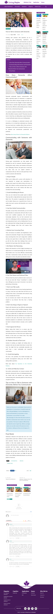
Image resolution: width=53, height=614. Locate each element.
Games (42, 2)
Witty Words (33, 595)
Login (31, 511)
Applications (36, 2)
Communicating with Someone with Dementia (20, 64)
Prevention (17, 6)
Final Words (12, 70)
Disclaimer (42, 597)
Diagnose (31, 6)
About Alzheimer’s (9, 6)
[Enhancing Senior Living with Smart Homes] (10, 489)
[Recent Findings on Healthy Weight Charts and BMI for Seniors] (45, 15)
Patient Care (38, 6)
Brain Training (45, 31)
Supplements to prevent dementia (8, 597)
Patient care (8, 28)
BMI (22, 595)
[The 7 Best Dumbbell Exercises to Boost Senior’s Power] (39, 15)
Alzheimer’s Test (27, 2)
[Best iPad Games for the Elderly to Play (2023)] (45, 46)
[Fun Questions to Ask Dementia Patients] (27, 489)
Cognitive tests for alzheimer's (7, 601)
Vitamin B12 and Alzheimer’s (10, 479)
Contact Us (42, 595)
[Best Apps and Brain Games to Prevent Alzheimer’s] (45, 33)
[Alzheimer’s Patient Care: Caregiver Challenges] (18, 489)
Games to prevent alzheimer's (7, 604)
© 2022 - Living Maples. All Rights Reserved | (26, 612)
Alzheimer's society (10, 463)
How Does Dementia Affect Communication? (19, 62)
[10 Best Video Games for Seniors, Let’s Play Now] (39, 46)
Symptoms (24, 6)
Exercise (38, 14)
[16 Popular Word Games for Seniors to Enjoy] (39, 33)
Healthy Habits (45, 14)
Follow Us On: (18, 608)
